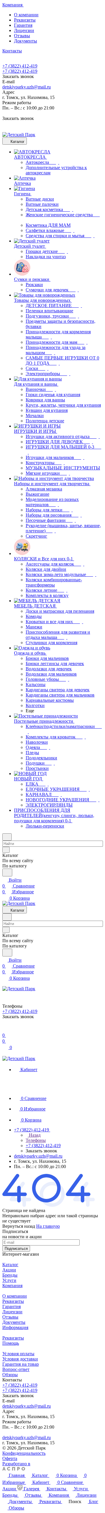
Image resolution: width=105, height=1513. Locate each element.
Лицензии (24, 30)
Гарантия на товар (20, 1364)
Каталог (10, 1264)
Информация (15, 1327)
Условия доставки (20, 1358)
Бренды (10, 1275)
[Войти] (5, 1029)
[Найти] (7, 872)
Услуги (9, 1280)
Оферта (9, 1458)
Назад (34, 1135)
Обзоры (10, 1374)
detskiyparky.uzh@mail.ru (26, 86)
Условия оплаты (18, 1353)
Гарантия (23, 25)
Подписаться (16, 1248)
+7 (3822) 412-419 (19, 65)
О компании (26, 14)
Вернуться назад (18, 1226)
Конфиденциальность (24, 1453)
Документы (25, 40)
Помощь (10, 1343)
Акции (9, 1269)
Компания (12, 1285)
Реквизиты (25, 19)
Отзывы (22, 35)
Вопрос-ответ (15, 1369)
